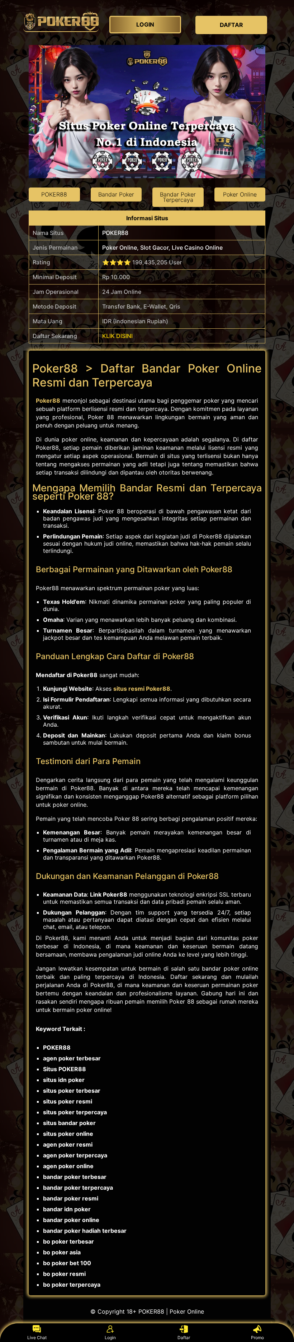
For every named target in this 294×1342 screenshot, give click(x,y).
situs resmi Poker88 (141, 688)
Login (110, 1337)
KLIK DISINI (117, 335)
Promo (257, 1337)
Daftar (183, 1337)
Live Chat (37, 1337)
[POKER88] (61, 21)
